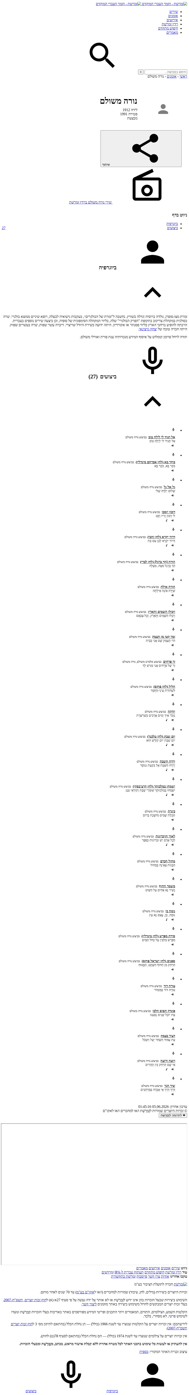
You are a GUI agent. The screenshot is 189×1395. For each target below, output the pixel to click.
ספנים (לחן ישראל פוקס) (158, 961)
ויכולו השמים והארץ (161, 612)
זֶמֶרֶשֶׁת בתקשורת (123, 1276)
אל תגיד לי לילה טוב (161, 437)
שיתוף (106, 164)
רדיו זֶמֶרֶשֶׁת (173, 1272)
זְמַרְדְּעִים (108, 1272)
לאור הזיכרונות (165, 836)
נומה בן (170, 911)
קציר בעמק (168, 1036)
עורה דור (169, 986)
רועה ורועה (167, 1061)
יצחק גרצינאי (148, 329)
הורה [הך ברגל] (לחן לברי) (157, 562)
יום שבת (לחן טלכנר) (161, 736)
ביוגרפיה (172, 224)
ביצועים (90, 228)
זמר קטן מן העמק (163, 636)
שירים (173, 12)
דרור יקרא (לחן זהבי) (161, 537)
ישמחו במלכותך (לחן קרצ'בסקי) (154, 786)
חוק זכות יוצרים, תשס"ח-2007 (25, 1300)
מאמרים (172, 32)
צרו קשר (154, 1276)
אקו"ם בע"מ (85, 1292)
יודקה (171, 711)
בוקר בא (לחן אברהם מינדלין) (155, 462)
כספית (143, 1352)
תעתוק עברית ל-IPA (129, 1272)
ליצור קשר (89, 1304)
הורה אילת (168, 587)
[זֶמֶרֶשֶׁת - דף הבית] (180, 1284)
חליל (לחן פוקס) (164, 686)
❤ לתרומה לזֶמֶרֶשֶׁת (173, 1115)
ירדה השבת (167, 761)
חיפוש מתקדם (168, 28)
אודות (165, 1276)
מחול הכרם (167, 861)
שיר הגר (169, 1086)
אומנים (173, 16)
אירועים (172, 20)
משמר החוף (167, 886)
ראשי (183, 76)
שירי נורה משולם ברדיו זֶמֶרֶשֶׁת (90, 202)
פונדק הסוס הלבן (164, 1011)
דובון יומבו (168, 512)
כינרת (171, 811)
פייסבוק (141, 1276)
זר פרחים (169, 661)
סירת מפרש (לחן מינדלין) (158, 936)
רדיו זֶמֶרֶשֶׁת (170, 24)
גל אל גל (169, 487)
